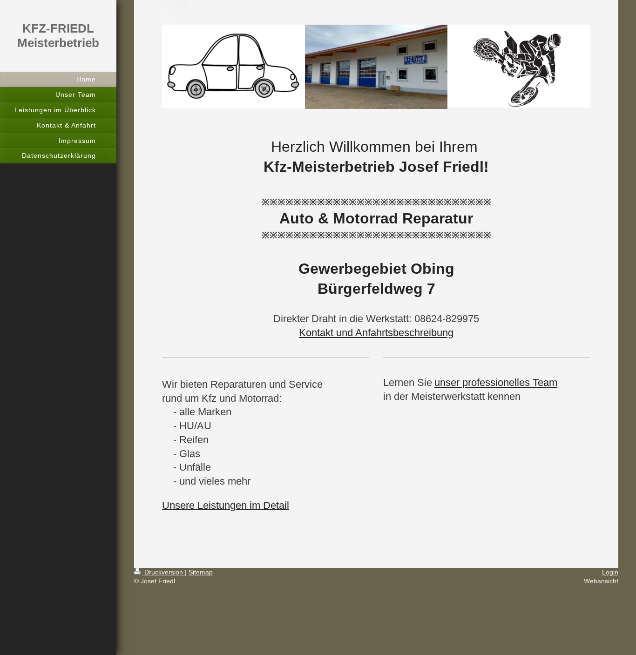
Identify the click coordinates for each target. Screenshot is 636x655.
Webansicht (601, 581)
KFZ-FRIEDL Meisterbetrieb (58, 35)
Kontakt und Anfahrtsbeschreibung (376, 332)
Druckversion (163, 572)
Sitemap (201, 572)
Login (610, 572)
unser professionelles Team (495, 382)
